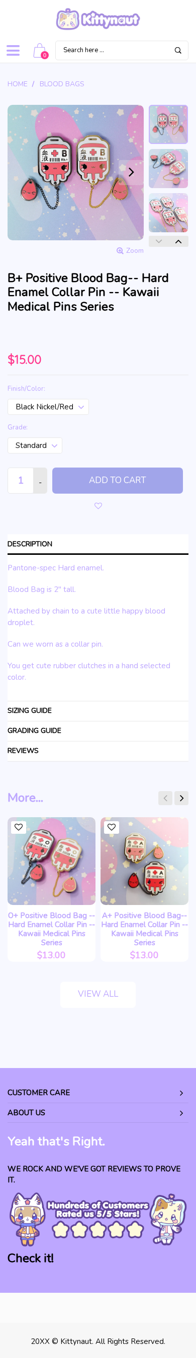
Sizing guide (30, 710)
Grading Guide (34, 730)
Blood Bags (62, 84)
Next (178, 241)
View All (98, 994)
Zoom (135, 250)
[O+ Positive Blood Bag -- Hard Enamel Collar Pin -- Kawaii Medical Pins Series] (51, 861)
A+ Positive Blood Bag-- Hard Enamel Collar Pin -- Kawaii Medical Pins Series (144, 929)
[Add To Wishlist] (98, 506)
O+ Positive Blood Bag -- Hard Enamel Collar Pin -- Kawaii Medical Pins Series (51, 929)
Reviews (23, 751)
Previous (159, 241)
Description (30, 544)
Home (18, 84)
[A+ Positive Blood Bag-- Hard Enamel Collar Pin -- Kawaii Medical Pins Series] (144, 861)
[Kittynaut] (98, 19)
